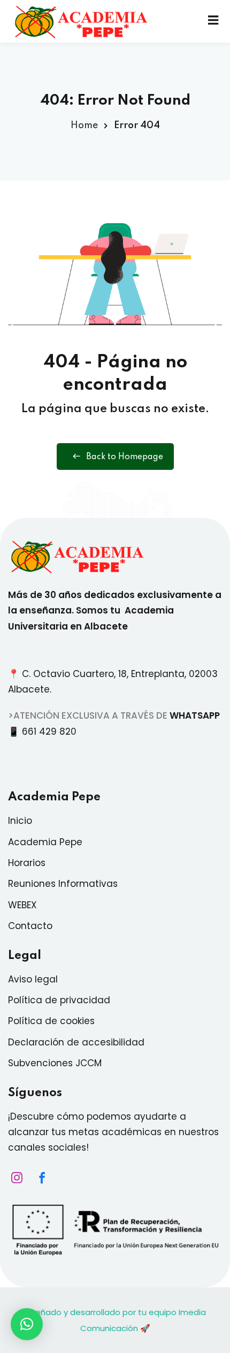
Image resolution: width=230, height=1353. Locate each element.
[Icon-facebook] (39, 1178)
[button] (27, 1324)
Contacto (30, 925)
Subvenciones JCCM (55, 1063)
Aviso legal (33, 979)
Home (84, 125)
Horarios (26, 862)
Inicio (20, 820)
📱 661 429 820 (45, 731)
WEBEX (22, 905)
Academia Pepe (45, 842)
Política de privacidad (59, 1000)
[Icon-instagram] (14, 1178)
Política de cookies (51, 1020)
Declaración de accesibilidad (76, 1042)
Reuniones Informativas (63, 883)
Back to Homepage (124, 457)
